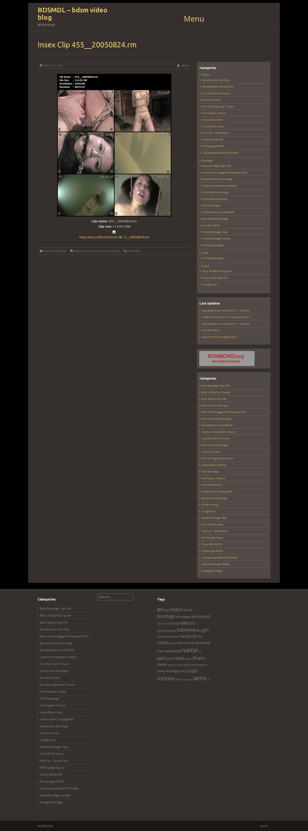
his (200, 636)
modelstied (172, 651)
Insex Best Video (55, 251)
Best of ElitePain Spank (217, 271)
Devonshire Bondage (216, 192)
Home (264, 826)
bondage (166, 616)
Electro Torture (212, 100)
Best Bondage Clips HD (217, 166)
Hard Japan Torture (214, 113)
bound (203, 616)
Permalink (133, 251)
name (190, 650)
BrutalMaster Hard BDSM (218, 86)
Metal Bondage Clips (215, 232)
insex (97, 251)
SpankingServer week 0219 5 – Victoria (225, 324)
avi (160, 609)
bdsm (78, 251)
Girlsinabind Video (168, 636)
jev (175, 643)
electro (88, 251)
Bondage (207, 160)
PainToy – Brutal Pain (216, 133)
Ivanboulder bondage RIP (218, 212)
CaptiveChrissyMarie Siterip (220, 186)
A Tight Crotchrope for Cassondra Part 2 (226, 317)
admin (185, 65)
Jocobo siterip (211, 225)
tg (189, 670)
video (178, 679)
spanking (172, 664)
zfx (208, 679)
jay (170, 643)
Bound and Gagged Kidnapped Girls (225, 172)
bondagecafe (186, 616)
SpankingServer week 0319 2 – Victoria (225, 310)
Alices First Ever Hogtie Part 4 (219, 337)
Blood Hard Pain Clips (216, 80)
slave (161, 664)
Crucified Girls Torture (216, 93)
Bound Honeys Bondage (218, 179)
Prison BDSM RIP (213, 139)
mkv (160, 650)
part (170, 658)
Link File (193, 643)
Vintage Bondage (213, 245)
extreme (186, 629)
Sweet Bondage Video (172, 671)
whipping (188, 679)
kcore (183, 642)
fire (199, 630)
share (198, 658)
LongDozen (210, 284)
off (200, 651)
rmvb (179, 658)
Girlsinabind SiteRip (215, 199)
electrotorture (166, 631)
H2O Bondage (211, 205)
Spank (205, 266)
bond (188, 609)
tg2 (194, 670)
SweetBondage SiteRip (217, 238)
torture (115, 251)
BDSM (205, 75)
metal (205, 642)
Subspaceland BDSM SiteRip (220, 153)
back (167, 610)
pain (106, 251)
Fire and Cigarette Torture (218, 106)
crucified (169, 623)
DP (178, 623)
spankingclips (185, 664)
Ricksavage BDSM (213, 146)
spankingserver (200, 664)
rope (188, 659)
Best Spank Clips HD (215, 278)
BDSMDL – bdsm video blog (72, 13)
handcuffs (188, 636)
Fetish (205, 253)
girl (205, 630)
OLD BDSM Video (213, 126)
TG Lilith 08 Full (211, 330)
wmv (200, 678)
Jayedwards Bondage (215, 218)
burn (160, 623)
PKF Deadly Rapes (214, 258)
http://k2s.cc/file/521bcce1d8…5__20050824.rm (114, 237)
